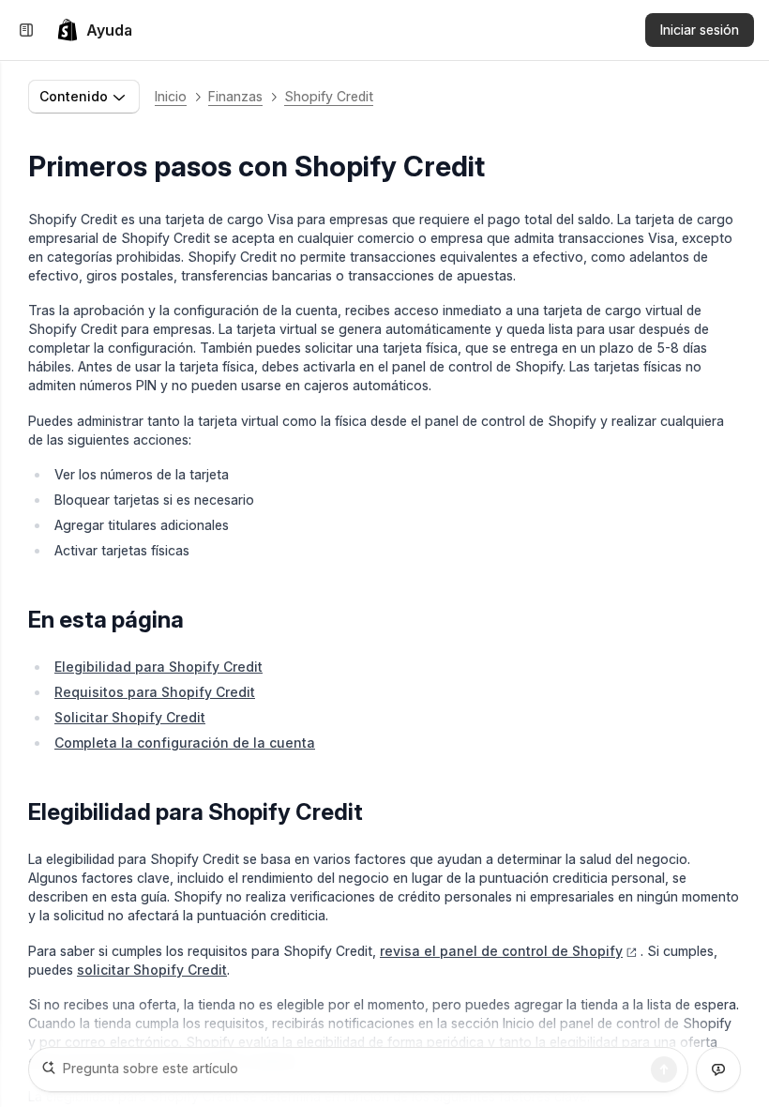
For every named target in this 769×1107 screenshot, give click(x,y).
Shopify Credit (328, 96)
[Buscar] (664, 1069)
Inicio (171, 96)
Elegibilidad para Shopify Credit (158, 667)
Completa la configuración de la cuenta (184, 743)
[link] (94, 30)
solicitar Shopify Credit (152, 970)
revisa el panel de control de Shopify (501, 951)
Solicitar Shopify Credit (129, 717)
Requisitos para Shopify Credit (154, 692)
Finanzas (235, 96)
